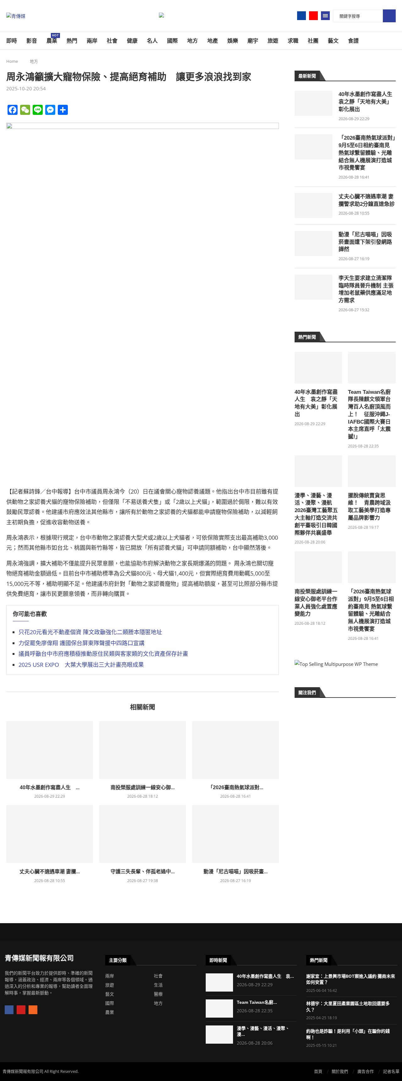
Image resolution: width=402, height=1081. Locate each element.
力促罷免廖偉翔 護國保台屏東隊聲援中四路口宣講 (81, 643)
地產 (212, 41)
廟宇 (252, 41)
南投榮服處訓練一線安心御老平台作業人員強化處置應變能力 (316, 603)
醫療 (158, 994)
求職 (293, 41)
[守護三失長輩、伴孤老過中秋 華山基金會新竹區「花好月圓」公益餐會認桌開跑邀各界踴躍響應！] (142, 834)
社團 (313, 41)
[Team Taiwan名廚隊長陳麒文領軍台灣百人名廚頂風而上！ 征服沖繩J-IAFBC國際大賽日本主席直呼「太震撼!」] (372, 367)
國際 (172, 41)
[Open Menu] (325, 15)
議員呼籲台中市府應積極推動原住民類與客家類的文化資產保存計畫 (103, 653)
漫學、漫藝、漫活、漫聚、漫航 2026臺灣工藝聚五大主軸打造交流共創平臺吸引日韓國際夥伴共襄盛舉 (316, 514)
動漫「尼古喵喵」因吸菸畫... (236, 871)
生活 (158, 985)
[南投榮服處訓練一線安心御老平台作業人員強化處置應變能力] (142, 750)
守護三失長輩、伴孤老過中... (143, 871)
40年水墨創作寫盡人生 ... (49, 787)
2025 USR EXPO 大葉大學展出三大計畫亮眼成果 (81, 664)
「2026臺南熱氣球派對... (235, 787)
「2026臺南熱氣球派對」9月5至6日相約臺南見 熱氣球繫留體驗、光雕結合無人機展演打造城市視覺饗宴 (367, 153)
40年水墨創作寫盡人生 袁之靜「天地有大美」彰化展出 (367, 101)
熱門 (72, 41)
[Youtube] (313, 15)
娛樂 (232, 41)
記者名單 (391, 1071)
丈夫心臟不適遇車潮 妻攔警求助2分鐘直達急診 (367, 200)
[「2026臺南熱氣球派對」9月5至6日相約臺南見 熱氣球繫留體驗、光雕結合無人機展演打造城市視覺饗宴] (235, 750)
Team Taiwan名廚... (257, 1002)
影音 (31, 41)
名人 (152, 41)
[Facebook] (301, 15)
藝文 (333, 41)
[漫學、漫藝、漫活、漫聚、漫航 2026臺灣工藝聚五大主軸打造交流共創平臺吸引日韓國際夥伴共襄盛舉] (318, 471)
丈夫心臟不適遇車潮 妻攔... (49, 871)
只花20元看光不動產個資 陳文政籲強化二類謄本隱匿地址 (90, 632)
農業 (51, 39)
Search (389, 15)
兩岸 (92, 41)
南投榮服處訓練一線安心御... (143, 787)
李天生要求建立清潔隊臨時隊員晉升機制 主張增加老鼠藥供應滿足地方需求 (366, 289)
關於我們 (340, 1071)
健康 (132, 41)
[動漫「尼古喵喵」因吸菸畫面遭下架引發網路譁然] (235, 834)
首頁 (318, 1071)
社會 (112, 41)
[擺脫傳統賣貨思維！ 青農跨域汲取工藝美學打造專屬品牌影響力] (372, 471)
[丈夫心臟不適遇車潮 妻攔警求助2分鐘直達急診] (49, 834)
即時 (11, 41)
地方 (192, 41)
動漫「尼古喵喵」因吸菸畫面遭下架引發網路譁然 (365, 242)
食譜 (353, 41)
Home (12, 61)
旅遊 (273, 41)
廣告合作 (365, 1071)
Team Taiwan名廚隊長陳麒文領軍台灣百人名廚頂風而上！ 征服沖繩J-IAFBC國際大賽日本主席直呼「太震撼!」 (369, 414)
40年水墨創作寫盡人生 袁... (265, 976)
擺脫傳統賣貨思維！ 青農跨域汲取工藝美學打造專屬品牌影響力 (369, 507)
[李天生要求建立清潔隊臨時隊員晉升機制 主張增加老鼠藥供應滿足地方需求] (313, 287)
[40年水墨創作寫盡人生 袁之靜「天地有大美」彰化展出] (49, 750)
